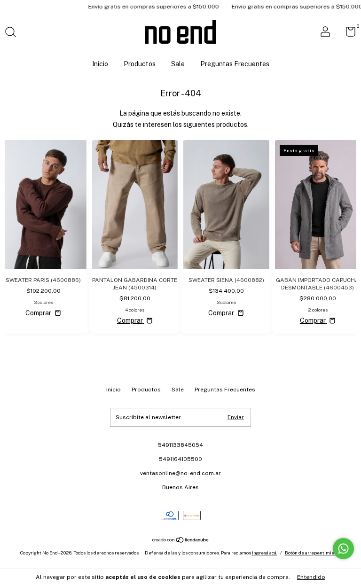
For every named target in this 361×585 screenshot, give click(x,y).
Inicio (100, 64)
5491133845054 (180, 445)
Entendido (311, 577)
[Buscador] (14, 33)
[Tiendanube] (180, 541)
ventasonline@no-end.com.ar (180, 473)
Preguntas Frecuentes (234, 64)
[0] (347, 34)
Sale (178, 64)
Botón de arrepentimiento (313, 552)
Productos (140, 64)
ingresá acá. (264, 552)
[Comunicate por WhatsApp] (343, 548)
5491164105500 (180, 459)
